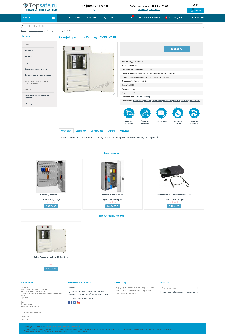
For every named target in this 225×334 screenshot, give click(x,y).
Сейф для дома (121, 288)
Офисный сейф (120, 291)
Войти (196, 5)
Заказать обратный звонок (95, 10)
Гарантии (24, 298)
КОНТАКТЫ (198, 18)
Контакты (24, 287)
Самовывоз (97, 131)
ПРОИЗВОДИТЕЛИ (149, 18)
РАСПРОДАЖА (176, 18)
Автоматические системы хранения (37, 97)
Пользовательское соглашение (32, 309)
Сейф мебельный (147, 291)
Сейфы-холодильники (142, 101)
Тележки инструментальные (38, 75)
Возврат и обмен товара (30, 306)
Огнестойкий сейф (133, 291)
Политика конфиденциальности (33, 312)
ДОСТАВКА (110, 18)
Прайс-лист (25, 316)
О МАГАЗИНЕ (72, 18)
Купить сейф (120, 283)
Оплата (111, 131)
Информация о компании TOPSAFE (34, 289)
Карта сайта (25, 319)
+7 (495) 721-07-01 (95, 6)
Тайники (29, 57)
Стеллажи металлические (37, 69)
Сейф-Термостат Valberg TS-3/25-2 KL (51, 257)
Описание (66, 131)
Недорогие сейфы (133, 288)
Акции (23, 300)
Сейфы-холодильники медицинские (166, 101)
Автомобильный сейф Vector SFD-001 (174, 194)
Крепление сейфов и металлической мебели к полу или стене (41, 295)
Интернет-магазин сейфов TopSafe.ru (62, 326)
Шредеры (29, 104)
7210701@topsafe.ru (149, 9)
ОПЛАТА (92, 18)
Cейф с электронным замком (125, 293)
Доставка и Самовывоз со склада (33, 292)
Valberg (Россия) (143, 97)
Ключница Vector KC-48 (51, 194)
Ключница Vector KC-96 (112, 194)
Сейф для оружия (147, 288)
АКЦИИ (128, 18)
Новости (24, 302)
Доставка (81, 131)
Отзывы (124, 131)
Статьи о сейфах (27, 304)
